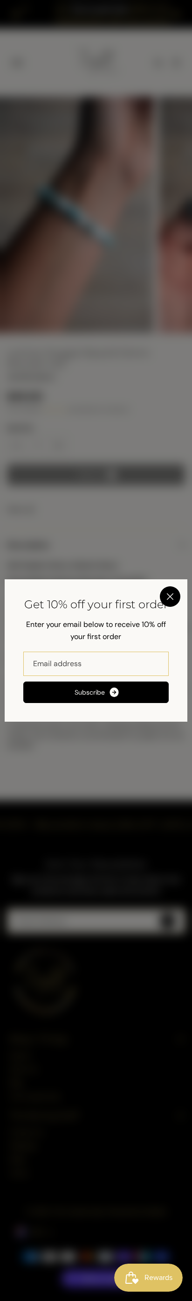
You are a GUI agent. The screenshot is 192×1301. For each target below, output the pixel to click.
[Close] (170, 596)
